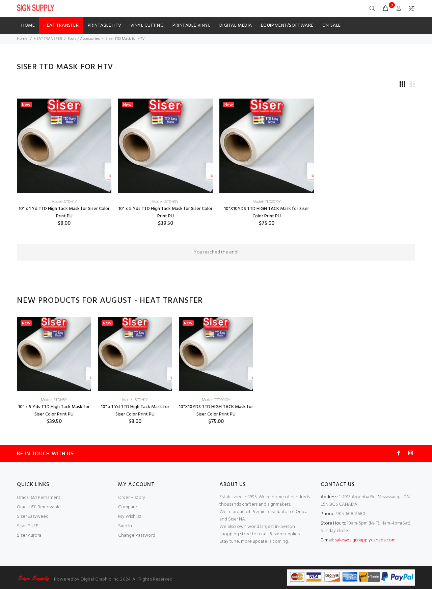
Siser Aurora (29, 535)
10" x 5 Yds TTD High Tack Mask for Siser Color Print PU (165, 212)
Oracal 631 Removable (39, 507)
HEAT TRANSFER (61, 25)
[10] (64, 146)
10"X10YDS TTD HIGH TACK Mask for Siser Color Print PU (266, 212)
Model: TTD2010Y (266, 201)
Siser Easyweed (33, 516)
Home (28, 25)
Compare (127, 507)
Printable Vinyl (191, 25)
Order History (131, 498)
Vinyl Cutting (147, 25)
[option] (54, 371)
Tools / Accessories (84, 38)
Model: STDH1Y (64, 201)
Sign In (125, 526)
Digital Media (235, 25)
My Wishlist (129, 516)
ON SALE (331, 25)
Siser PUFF (27, 526)
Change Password (136, 535)
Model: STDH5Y (165, 201)
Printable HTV (105, 25)
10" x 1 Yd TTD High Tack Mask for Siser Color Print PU (64, 212)
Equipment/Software (287, 25)
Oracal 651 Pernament (38, 498)
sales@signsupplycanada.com (365, 540)
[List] (412, 85)
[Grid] (402, 85)
